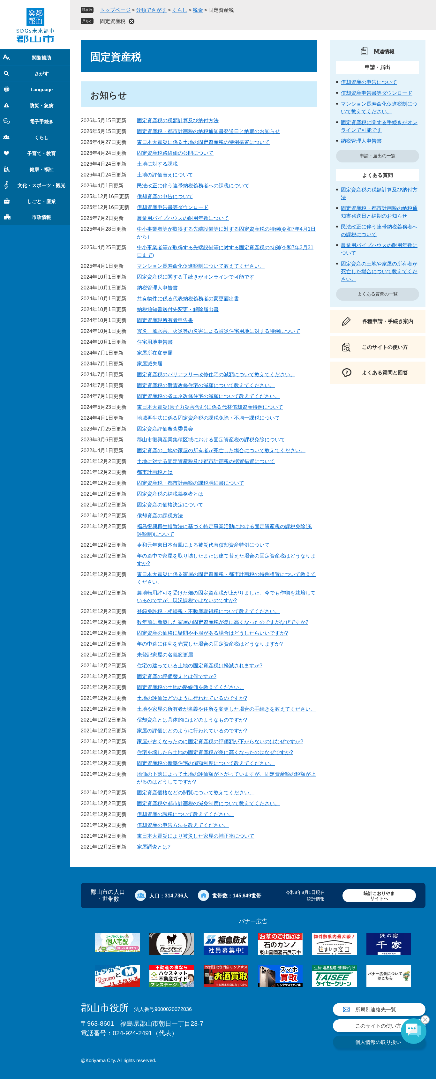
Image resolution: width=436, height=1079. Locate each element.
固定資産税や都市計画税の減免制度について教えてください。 (208, 803)
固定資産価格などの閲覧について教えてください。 (195, 792)
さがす (41, 73)
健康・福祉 (42, 169)
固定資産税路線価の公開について (175, 153)
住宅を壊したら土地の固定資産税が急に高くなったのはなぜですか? (215, 752)
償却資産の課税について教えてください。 (185, 814)
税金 (198, 10)
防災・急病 (42, 105)
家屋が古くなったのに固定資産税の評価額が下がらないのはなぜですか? (220, 741)
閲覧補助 (41, 57)
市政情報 (41, 217)
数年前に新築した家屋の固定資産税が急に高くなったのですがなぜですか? (222, 622)
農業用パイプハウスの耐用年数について (183, 218)
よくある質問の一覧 (377, 293)
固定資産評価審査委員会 (165, 428)
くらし (41, 137)
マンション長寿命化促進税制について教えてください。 (201, 266)
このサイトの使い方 (378, 1026)
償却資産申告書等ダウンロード (172, 207)
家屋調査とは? (153, 847)
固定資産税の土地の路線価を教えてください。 (190, 687)
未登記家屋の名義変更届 (165, 654)
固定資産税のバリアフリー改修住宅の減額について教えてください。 (216, 374)
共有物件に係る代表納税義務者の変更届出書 (188, 298)
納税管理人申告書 (157, 287)
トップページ (115, 10)
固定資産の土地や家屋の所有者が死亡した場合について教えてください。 (221, 450)
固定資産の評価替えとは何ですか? (176, 676)
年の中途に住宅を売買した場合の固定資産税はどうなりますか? (210, 644)
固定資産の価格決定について (170, 504)
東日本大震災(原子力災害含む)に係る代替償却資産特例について (210, 407)
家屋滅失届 (149, 363)
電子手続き (42, 121)
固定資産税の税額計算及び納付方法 (178, 120)
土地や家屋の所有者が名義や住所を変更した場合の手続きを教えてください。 (226, 709)
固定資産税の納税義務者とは (170, 494)
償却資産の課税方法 (160, 515)
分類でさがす (151, 10)
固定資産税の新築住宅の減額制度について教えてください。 (206, 763)
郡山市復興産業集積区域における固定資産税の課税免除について (211, 439)
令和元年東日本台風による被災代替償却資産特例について (203, 545)
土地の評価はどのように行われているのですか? (192, 698)
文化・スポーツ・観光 (41, 185)
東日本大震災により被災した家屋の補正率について (195, 836)
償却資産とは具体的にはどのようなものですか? (192, 720)
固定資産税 (112, 21)
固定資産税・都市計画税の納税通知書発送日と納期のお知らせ (208, 131)
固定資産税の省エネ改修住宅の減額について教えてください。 (208, 396)
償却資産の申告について (165, 196)
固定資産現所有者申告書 (165, 320)
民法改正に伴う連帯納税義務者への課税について (193, 185)
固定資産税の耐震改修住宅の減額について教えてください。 (206, 385)
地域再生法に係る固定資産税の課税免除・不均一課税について (208, 418)
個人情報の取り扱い (378, 1042)
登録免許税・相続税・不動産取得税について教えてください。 (208, 611)
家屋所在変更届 (155, 353)
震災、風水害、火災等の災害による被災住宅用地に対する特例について (218, 331)
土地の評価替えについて (165, 174)
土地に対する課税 (157, 164)
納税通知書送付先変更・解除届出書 (178, 309)
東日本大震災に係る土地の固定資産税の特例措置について (203, 142)
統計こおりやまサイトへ (379, 896)
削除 (131, 21)
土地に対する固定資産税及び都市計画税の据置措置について (206, 461)
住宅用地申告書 (155, 342)
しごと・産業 (41, 201)
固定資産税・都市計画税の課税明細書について (190, 483)
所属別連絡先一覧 (375, 1009)
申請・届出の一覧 (377, 155)
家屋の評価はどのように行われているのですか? (192, 730)
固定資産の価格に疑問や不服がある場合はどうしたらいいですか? (212, 633)
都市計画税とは (155, 472)
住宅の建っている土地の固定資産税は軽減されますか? (199, 665)
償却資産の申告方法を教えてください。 (183, 825)
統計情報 (316, 899)
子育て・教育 (41, 153)
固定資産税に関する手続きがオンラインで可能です (195, 277)
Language (42, 89)
